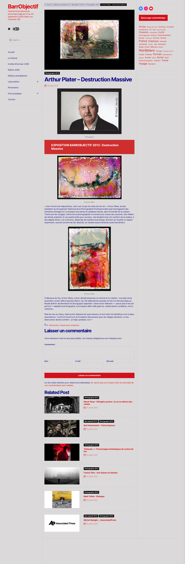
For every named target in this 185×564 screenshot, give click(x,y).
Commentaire (50, 344)
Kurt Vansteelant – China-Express (99, 425)
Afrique (142, 26)
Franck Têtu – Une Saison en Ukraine (101, 473)
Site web (110, 361)
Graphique (75, 325)
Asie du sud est (161, 30)
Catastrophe (65, 325)
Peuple (141, 54)
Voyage (143, 63)
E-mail (78, 361)
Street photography (146, 60)
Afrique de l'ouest (152, 27)
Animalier (170, 27)
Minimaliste (162, 44)
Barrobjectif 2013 (91, 421)
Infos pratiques (15, 93)
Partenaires (13, 87)
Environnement (164, 35)
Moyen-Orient (144, 47)
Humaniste (143, 44)
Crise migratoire (144, 35)
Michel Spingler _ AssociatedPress (100, 520)
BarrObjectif (23, 6)
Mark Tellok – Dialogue (94, 496)
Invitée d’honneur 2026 (18, 64)
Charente (143, 32)
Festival (163, 38)
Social (160, 57)
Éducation (152, 64)
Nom (46, 361)
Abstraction (54, 325)
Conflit (161, 32)
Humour (150, 44)
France (143, 41)
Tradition (157, 61)
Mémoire (154, 47)
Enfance (154, 35)
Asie (154, 30)
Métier (161, 47)
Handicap (163, 41)
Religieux (141, 57)
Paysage (159, 51)
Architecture (143, 30)
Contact (11, 99)
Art (150, 30)
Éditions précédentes (17, 76)
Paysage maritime (168, 51)
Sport (167, 58)
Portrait (157, 54)
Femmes (156, 38)
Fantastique (148, 38)
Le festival (12, 58)
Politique (148, 54)
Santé (154, 57)
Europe (141, 38)
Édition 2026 (13, 70)
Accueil (11, 52)
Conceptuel (153, 32)
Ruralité (148, 58)
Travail (165, 60)
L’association (13, 82)
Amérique (162, 27)
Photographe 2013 (52, 73)
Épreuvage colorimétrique (153, 18)
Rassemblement (167, 54)
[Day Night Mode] (13, 29)
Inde (155, 44)
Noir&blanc (147, 50)
